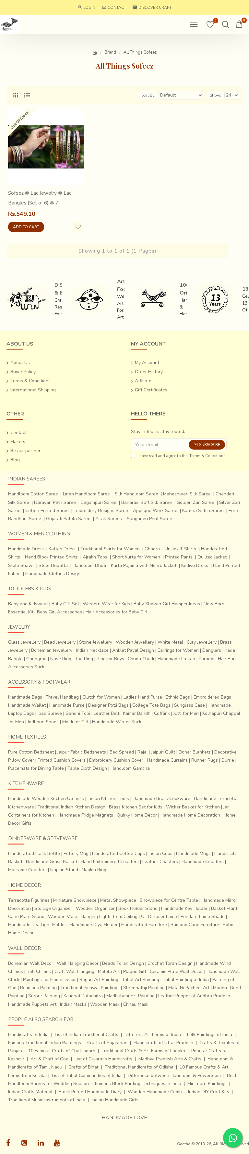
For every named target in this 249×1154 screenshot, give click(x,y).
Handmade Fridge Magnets (85, 815)
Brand (110, 52)
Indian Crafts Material (30, 1092)
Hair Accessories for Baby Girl (117, 612)
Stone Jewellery (95, 642)
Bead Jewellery (60, 642)
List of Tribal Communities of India (87, 1075)
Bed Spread (122, 752)
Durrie (227, 760)
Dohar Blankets (195, 752)
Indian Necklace (92, 650)
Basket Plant (224, 908)
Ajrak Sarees (108, 519)
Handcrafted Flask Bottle (34, 853)
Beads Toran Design (123, 963)
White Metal (170, 642)
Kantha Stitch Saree (203, 510)
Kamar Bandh (136, 713)
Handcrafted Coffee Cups (118, 853)
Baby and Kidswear (28, 604)
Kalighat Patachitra (83, 996)
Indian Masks (73, 1004)
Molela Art (109, 971)
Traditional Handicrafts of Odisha (139, 1067)
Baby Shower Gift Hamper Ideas (167, 604)
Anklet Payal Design (133, 650)
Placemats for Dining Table (36, 768)
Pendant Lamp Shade (203, 916)
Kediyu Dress (194, 565)
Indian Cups (160, 853)
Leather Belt (106, 713)
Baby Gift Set (65, 604)
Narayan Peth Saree (55, 502)
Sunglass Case (189, 705)
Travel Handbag (62, 697)
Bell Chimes (39, 971)
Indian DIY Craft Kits (208, 1092)
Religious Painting (38, 988)
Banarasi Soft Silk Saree (146, 502)
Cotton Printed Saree (47, 510)
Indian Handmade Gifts (114, 1100)
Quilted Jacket (212, 557)
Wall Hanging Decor (78, 963)
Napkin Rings (95, 870)
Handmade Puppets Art (32, 1004)
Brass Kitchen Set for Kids (135, 807)
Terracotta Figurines (29, 900)
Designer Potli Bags (108, 705)
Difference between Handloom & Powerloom (174, 1075)
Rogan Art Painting (98, 980)
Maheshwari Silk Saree (187, 494)
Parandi (206, 659)
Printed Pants (179, 557)
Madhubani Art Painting (130, 996)
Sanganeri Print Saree (149, 519)
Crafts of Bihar (83, 1067)
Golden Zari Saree (195, 502)
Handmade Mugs (193, 853)
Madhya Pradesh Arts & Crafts (169, 1059)
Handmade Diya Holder (94, 925)
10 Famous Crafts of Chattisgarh (61, 1051)
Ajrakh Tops (95, 557)
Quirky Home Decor (137, 815)
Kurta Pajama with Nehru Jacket (143, 565)
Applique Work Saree (155, 510)
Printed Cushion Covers (62, 760)
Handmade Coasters (203, 862)
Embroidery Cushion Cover (116, 760)
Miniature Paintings (207, 1084)
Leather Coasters (160, 862)
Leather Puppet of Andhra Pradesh (194, 996)
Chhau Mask (135, 1004)
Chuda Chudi (141, 659)
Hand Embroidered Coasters (110, 862)
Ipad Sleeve (50, 713)
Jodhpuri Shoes (43, 722)
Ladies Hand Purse (143, 697)
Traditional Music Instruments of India (46, 1100)
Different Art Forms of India (152, 1034)
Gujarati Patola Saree (68, 519)
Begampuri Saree (98, 502)
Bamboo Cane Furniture (195, 925)
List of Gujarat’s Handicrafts (103, 1059)
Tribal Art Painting (140, 980)
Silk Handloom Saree (136, 494)
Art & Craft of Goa (49, 1059)
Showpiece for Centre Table (169, 900)
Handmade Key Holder (184, 908)
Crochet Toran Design (170, 963)
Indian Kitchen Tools (108, 798)
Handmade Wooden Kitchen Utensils (46, 798)
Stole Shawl (21, 565)
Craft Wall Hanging (74, 971)
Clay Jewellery (202, 642)
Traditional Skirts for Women (110, 549)
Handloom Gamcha (130, 768)
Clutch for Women (101, 697)
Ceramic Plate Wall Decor (176, 971)
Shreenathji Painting (144, 988)
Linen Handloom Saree (86, 494)
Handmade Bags (25, 697)
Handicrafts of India (28, 1034)
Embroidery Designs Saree (101, 510)
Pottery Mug (76, 853)
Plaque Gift (134, 971)
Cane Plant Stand (26, 916)
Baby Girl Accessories (59, 612)
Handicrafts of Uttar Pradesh (163, 1043)
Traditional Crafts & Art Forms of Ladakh (143, 1051)
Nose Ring (60, 659)
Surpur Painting (44, 996)
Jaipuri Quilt (163, 752)
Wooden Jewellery (135, 642)
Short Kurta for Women (136, 557)
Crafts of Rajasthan (107, 1043)
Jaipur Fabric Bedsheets (81, 752)
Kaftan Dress (62, 549)
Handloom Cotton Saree (33, 494)
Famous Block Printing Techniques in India (138, 1084)
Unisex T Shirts (180, 549)
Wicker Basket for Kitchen (193, 807)
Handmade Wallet (27, 705)
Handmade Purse (67, 705)
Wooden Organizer (95, 908)
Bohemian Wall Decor (30, 963)
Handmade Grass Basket (51, 862)
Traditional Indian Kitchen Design (71, 807)
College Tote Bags (151, 705)
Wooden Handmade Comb (155, 1092)
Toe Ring (84, 659)
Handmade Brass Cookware (161, 798)
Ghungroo (36, 659)
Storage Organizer (53, 908)
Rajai (142, 752)
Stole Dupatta (53, 565)
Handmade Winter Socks (118, 722)
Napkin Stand (64, 870)
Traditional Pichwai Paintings (90, 988)
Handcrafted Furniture (144, 925)
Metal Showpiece (118, 900)
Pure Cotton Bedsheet (31, 752)
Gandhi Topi (77, 713)
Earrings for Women (178, 650)
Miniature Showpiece (75, 900)
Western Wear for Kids (106, 604)
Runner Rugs (204, 760)
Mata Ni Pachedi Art (188, 988)
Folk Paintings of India (209, 1034)
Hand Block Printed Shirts (51, 557)
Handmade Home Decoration (190, 815)
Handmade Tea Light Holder (37, 925)
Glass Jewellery (24, 642)
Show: (215, 95)
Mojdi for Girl (75, 722)
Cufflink (162, 713)
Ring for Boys (110, 659)
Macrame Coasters (27, 870)
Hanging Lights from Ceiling (109, 916)
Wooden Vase (62, 916)
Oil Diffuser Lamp (159, 916)
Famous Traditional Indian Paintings (44, 1043)
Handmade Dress (26, 549)
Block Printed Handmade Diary (90, 1092)
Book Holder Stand (138, 908)
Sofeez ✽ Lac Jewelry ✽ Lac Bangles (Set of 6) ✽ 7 (39, 198)
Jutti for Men (186, 713)
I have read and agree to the (181, 455)
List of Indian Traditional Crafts (86, 1034)
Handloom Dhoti (89, 565)
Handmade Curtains (167, 760)
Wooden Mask (105, 1004)
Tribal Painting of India (186, 980)
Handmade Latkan (176, 659)
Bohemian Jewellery (51, 650)
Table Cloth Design (87, 768)
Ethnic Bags (178, 697)
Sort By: (148, 95)
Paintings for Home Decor (49, 980)
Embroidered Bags (212, 697)
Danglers (211, 650)
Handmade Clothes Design (52, 573)
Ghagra (152, 549)
